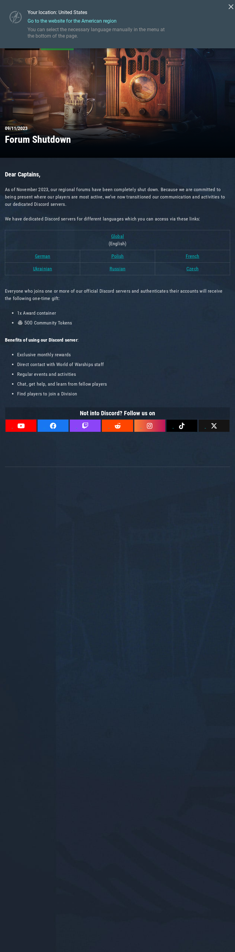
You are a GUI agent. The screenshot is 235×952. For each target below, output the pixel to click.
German (42, 256)
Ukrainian (42, 269)
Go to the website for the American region (72, 21)
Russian (117, 269)
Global (117, 236)
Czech (192, 269)
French (193, 256)
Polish (117, 256)
